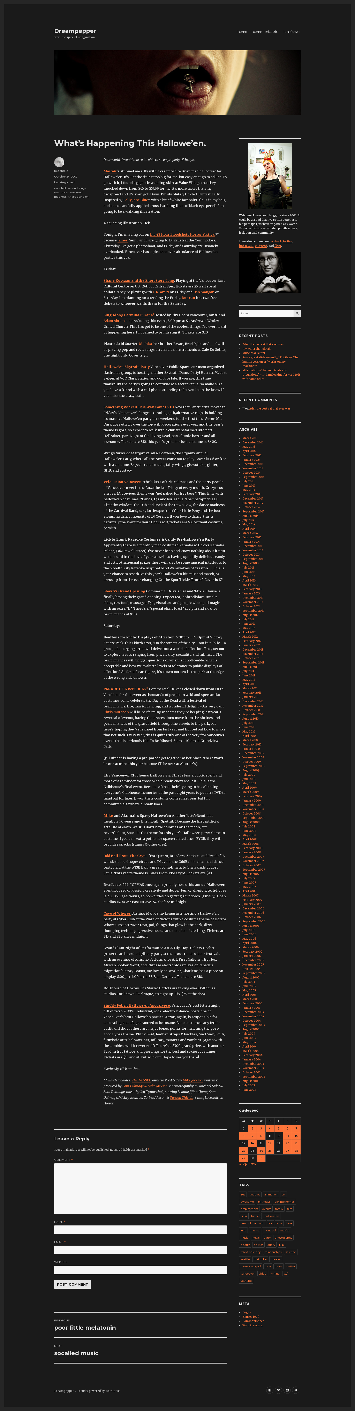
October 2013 (251, 554)
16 (252, 1143)
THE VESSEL (141, 1080)
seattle (245, 1259)
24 (261, 1151)
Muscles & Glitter (253, 353)
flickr (277, 245)
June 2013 (248, 572)
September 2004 (253, 1025)
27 (287, 1151)
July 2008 (248, 826)
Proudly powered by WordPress (98, 1391)
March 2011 (249, 688)
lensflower (292, 32)
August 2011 (250, 667)
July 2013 (248, 567)
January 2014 (251, 541)
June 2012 (248, 623)
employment (249, 1208)
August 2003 (250, 1081)
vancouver (61, 192)
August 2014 (250, 516)
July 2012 (248, 619)
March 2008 (250, 844)
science (291, 1252)
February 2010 (252, 744)
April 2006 (249, 943)
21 (296, 1143)
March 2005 (250, 999)
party (267, 1237)
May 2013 (248, 576)
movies (285, 1230)
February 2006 (252, 951)
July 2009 (248, 774)
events (266, 1208)
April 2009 (249, 787)
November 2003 (253, 1068)
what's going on (78, 196)
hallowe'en (68, 188)
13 (287, 1136)
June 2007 (249, 882)
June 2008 (249, 831)
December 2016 (252, 442)
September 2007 (253, 869)
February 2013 (252, 589)
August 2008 (250, 822)
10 (261, 1136)
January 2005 (251, 1008)
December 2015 (252, 464)
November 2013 (252, 550)
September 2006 (253, 921)
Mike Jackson (193, 1080)
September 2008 (253, 818)
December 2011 (252, 649)
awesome (247, 1201)
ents (57, 188)
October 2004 (251, 1020)
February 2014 (252, 537)
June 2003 (249, 1089)
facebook (275, 241)
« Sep (243, 1164)
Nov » (252, 1164)
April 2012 (249, 632)
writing (275, 1273)
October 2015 (251, 472)
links (279, 1223)
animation (271, 1194)
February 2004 (252, 1055)
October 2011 (250, 658)
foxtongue (61, 170)
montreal (270, 1230)
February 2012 (252, 641)
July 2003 (248, 1085)
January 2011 (250, 697)
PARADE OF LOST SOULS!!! (126, 689)
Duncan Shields (181, 1097)
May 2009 (249, 783)
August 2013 (250, 563)
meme (254, 1230)
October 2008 (251, 813)
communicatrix (265, 32)
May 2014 (248, 524)
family (279, 1208)
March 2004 (250, 1051)
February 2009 (252, 796)
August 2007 (250, 874)
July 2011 (248, 671)
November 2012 (252, 602)
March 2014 (250, 533)
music (244, 1237)
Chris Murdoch (116, 712)
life (270, 1223)
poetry (245, 1244)
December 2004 (253, 1012)
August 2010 (250, 718)
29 (243, 1158)
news (255, 1237)
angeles (254, 1194)
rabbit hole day (250, 1252)
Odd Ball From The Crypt (125, 856)
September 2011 (253, 662)
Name (60, 1222)
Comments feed (253, 1321)
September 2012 (253, 611)
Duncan (188, 298)
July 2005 (248, 982)
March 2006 (250, 947)
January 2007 (251, 904)
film (289, 1208)
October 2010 (251, 710)
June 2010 (248, 727)
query (271, 1244)
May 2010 (248, 731)
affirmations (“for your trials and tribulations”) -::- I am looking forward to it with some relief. (271, 375)
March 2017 (249, 438)
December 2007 (253, 856)
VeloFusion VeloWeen (123, 482)
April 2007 (249, 891)
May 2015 (248, 490)
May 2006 (249, 938)
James (123, 240)
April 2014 (249, 529)
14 (296, 1136)
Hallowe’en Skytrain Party (127, 367)
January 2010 (251, 749)
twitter (287, 241)
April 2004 (249, 1046)
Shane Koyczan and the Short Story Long (139, 280)
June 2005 (249, 986)
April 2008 (249, 839)
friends (255, 1216)
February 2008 (252, 848)
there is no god (251, 1266)
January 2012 (251, 645)
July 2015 (248, 481)
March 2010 (250, 740)
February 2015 (251, 494)
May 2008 (249, 835)
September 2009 (253, 766)
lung (243, 1230)
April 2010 (249, 736)
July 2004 (248, 1033)
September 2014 (253, 511)
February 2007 (252, 900)
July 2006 (248, 930)
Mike (108, 815)
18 (269, 1143)
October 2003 (251, 1072)
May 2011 (248, 680)
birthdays (264, 1201)
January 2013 (251, 593)
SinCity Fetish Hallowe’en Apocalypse (137, 1005)
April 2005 (249, 995)
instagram (246, 245)
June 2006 (249, 934)
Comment (63, 1160)
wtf (286, 1273)
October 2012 (251, 606)
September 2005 (253, 973)
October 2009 (251, 762)
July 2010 (248, 723)
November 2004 (253, 1016)
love (289, 1223)
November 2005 (253, 964)
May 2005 (249, 990)
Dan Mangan (203, 292)
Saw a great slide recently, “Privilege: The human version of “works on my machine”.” (270, 362)
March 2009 (250, 792)
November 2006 (253, 913)
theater (276, 1259)
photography (283, 1237)
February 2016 (251, 455)
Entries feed (250, 1317)
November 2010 (252, 705)
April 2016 (249, 451)
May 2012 (248, 628)
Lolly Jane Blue (135, 200)
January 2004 (251, 1059)
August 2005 (250, 977)
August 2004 (251, 1029)
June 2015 (248, 485)
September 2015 (253, 477)
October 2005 (251, 969)
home (242, 32)
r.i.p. (282, 1244)
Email (60, 1242)
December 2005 (253, 960)
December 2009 (253, 753)
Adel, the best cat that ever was (263, 344)
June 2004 (249, 1038)
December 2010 (252, 701)
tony (268, 1266)
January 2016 (251, 459)
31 (261, 1158)
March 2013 (250, 585)
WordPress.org (252, 1325)
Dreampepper (75, 30)
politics (258, 1244)
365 (243, 1194)
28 (296, 1151)
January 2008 (251, 852)
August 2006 (250, 926)
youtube (246, 1280)
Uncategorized (64, 182)
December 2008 (253, 805)
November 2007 (253, 861)
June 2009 (249, 779)
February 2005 (252, 1003)
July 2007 (248, 878)
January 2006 (251, 956)
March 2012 (250, 636)
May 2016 (248, 447)
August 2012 (250, 615)
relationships (273, 1252)
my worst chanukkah (256, 349)
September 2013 (253, 559)
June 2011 (248, 675)
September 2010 (253, 714)
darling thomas (284, 1201)
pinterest (261, 245)
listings (81, 188)
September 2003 (253, 1077)
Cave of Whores (117, 913)
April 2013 (249, 580)
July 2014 (248, 520)
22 (243, 1151)
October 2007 (251, 865)
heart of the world (252, 1223)
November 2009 (253, 757)
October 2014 (251, 507)
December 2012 (252, 598)
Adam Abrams (115, 321)
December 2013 (252, 546)
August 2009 (250, 770)
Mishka (145, 344)
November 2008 (253, 809)
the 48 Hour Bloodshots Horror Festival (182, 234)
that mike (260, 1259)
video (262, 1273)
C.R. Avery (161, 292)
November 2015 (252, 468)
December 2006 (253, 908)
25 (270, 1151)
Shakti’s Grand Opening (124, 591)
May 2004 (249, 1042)
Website (61, 1262)
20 (287, 1143)
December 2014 (252, 498)
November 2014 (252, 503)
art (283, 1194)
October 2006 (251, 917)
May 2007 (249, 887)
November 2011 (252, 654)
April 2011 (248, 684)
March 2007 (250, 895)
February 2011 (251, 693)
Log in (246, 1312)
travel (278, 1266)
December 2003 (253, 1064)
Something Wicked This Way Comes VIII (139, 407)
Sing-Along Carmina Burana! (129, 315)
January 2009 (251, 800)
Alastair (110, 171)
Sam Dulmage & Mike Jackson (145, 1086)
